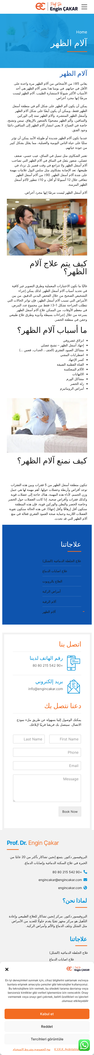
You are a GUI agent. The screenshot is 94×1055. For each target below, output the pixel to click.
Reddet (47, 1026)
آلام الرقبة (49, 602)
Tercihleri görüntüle (47, 1039)
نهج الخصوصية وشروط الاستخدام (31, 1049)
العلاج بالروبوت (52, 581)
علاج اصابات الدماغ (54, 571)
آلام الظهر (49, 612)
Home (81, 32)
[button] (7, 969)
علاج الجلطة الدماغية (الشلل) (61, 561)
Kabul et (47, 1014)
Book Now (70, 811)
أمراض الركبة (51, 591)
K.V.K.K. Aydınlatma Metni (70, 1049)
